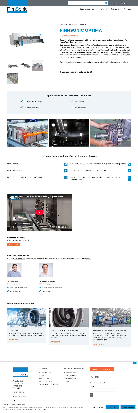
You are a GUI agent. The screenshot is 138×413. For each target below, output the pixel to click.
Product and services (70, 24)
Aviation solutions (70, 373)
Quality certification (45, 381)
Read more (13, 340)
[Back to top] (134, 363)
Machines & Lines (70, 378)
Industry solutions (70, 376)
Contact (127, 9)
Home (61, 24)
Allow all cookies (128, 407)
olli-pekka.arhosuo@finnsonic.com (52, 287)
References (104, 9)
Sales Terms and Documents (49, 384)
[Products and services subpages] (96, 10)
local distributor (19, 259)
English (124, 3)
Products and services (86, 9)
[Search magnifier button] (106, 3)
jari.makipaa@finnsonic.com (18, 287)
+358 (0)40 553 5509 (15, 291)
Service (66, 381)
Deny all (112, 407)
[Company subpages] (120, 10)
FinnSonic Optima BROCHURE (18, 240)
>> (91, 395)
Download (14, 244)
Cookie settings (97, 407)
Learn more (42, 409)
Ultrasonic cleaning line (69, 35)
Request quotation (101, 369)
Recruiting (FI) (44, 378)
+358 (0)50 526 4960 (47, 291)
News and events (45, 373)
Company (115, 9)
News (114, 3)
